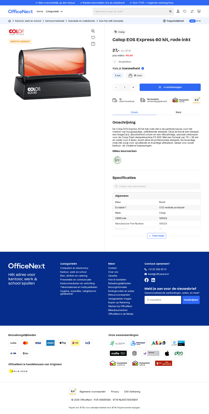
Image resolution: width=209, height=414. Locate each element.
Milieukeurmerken (118, 310)
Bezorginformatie (117, 287)
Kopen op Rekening (119, 302)
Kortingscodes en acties (121, 291)
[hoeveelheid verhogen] (133, 87)
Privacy (115, 391)
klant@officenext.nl (158, 274)
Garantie (112, 275)
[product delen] (93, 44)
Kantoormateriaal (54, 21)
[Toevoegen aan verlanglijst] (93, 37)
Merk (178, 112)
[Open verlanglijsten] (184, 11)
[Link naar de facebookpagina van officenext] (147, 280)
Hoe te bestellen (117, 279)
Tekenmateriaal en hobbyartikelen (78, 287)
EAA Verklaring (132, 391)
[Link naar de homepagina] (9, 21)
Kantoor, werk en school (28, 21)
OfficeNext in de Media (120, 313)
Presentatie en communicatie (75, 279)
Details (134, 112)
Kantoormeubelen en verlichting (77, 283)
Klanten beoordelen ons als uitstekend (104, 2)
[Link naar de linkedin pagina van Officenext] (153, 280)
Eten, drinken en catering (73, 275)
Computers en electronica (74, 268)
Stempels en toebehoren (81, 21)
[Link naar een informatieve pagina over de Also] (158, 343)
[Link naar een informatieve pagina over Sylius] (134, 353)
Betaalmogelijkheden (119, 283)
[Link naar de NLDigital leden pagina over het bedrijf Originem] (117, 343)
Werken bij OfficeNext (120, 306)
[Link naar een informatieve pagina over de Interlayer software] (138, 343)
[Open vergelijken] (192, 11)
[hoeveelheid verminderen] (116, 87)
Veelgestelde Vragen (119, 298)
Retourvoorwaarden (119, 294)
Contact (112, 268)
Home (40, 11)
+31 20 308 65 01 (157, 269)
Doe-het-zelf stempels (111, 21)
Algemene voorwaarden (93, 391)
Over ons (113, 272)
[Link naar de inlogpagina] (178, 11)
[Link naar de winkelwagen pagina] (199, 11)
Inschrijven (191, 299)
